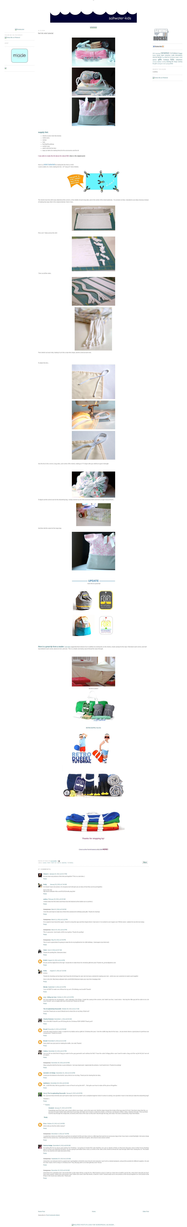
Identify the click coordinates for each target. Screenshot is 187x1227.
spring (167, 63)
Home (94, 1211)
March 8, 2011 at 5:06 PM (58, 909)
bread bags (160, 55)
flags (163, 57)
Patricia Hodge (47, 1145)
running (164, 61)
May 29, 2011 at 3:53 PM (58, 940)
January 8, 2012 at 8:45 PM (74, 1093)
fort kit (54, 862)
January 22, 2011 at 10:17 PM (58, 874)
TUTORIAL (70, 862)
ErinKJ (45, 960)
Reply (45, 879)
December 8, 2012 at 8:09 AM (61, 1145)
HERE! (105, 849)
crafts (172, 55)
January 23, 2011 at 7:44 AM (58, 884)
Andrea (45, 1051)
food (166, 57)
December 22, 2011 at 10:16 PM (65, 1073)
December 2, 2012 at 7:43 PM (60, 1134)
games (155, 60)
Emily (45, 884)
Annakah (51, 1108)
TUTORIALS (174, 53)
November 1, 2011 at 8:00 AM (63, 1019)
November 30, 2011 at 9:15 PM (60, 1063)
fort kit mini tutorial (45, 33)
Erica (45, 1123)
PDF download (156, 53)
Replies (47, 1105)
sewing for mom (161, 63)
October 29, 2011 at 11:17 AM (70, 1009)
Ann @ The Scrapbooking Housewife (54, 1093)
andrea (45, 899)
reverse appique (157, 61)
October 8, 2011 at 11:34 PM (65, 997)
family (160, 57)
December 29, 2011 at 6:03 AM (60, 1083)
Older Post (146, 1211)
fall (156, 57)
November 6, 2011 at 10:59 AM (57, 1029)
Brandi (45, 1029)
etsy (154, 57)
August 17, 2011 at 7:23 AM (58, 971)
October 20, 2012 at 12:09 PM (56, 1123)
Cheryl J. (46, 874)
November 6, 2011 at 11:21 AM (57, 1041)
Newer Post (41, 1211)
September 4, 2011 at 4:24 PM (57, 987)
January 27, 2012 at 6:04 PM (63, 1108)
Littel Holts (67, 646)
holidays (166, 60)
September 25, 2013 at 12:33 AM (61, 1158)
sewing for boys (171, 61)
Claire (45, 950)
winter (171, 63)
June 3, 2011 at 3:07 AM (55, 950)
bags (44, 862)
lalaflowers (46, 1083)
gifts (59, 862)
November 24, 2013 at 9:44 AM (60, 1170)
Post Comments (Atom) (53, 1215)
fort (48, 862)
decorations (178, 55)
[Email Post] (58, 861)
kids (172, 59)
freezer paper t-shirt (177, 57)
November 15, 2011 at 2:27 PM (57, 1051)
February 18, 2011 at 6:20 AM (56, 899)
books (154, 55)
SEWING (64, 862)
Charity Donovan (48, 1019)
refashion (179, 60)
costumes (167, 55)
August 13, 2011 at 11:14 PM (56, 960)
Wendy (45, 987)
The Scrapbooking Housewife (52, 1009)
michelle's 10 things (49, 1073)
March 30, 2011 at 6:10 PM (59, 930)
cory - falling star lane (50, 997)
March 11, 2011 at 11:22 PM (59, 919)
